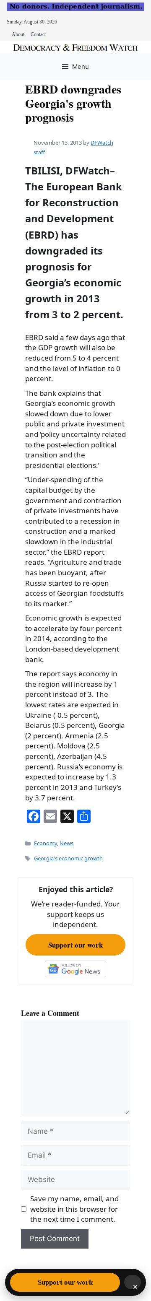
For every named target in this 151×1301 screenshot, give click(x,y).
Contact (38, 34)
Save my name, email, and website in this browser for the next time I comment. (74, 1209)
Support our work (75, 945)
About (18, 34)
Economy (45, 843)
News (66, 843)
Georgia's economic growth (68, 858)
